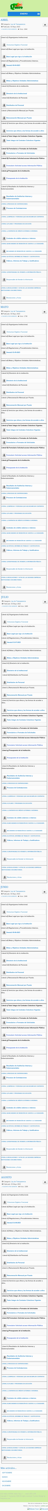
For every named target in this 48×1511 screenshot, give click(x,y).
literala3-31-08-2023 (14, 1223)
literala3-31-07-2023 (14, 642)
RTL (31, 1494)
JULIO (4, 597)
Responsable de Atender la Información (19, 279)
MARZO (5, 1477)
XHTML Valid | (13, 1494)
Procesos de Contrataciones (16, 208)
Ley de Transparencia (18, 24)
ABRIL (4, 19)
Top (19, 1494)
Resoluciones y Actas (13, 298)
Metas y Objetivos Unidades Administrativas (22, 81)
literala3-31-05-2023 (13, 352)
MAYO (4, 307)
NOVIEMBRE (6, 1481)
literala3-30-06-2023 (13, 932)
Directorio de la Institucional (16, 93)
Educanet (45, 1503)
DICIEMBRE (6, 1485)
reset (27, 1494)
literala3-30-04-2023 (13, 65)
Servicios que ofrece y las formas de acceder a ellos (25, 131)
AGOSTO (6, 1177)
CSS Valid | (4, 1494)
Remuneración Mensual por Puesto (19, 118)
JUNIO (4, 887)
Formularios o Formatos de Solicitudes (20, 153)
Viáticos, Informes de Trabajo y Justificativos (22, 261)
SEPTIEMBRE (7, 1473)
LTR (34, 1494)
